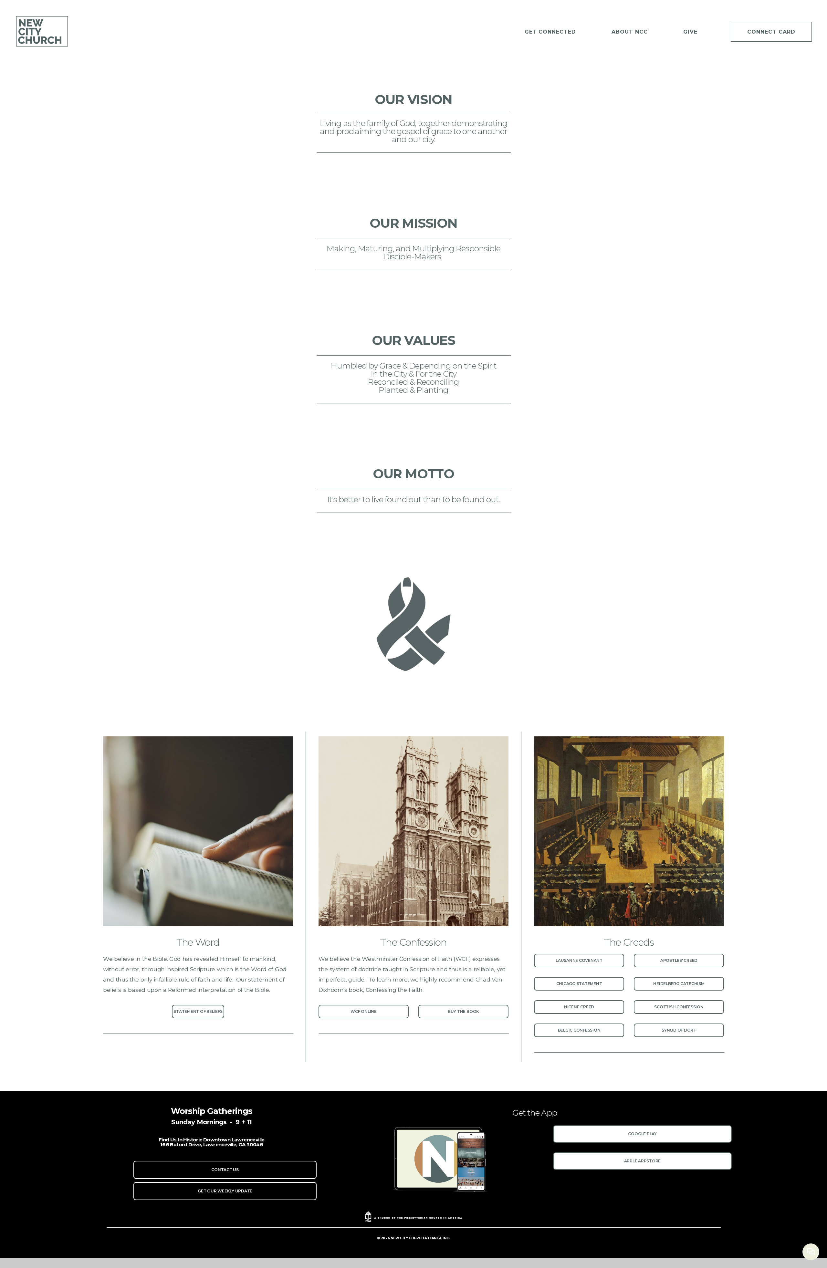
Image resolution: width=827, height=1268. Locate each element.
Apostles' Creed (678, 960)
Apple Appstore (642, 1161)
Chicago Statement (579, 983)
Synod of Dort (679, 1030)
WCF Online (364, 1011)
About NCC (631, 32)
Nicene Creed (579, 1006)
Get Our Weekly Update (225, 1191)
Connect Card (771, 32)
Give (690, 32)
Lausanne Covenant (579, 960)
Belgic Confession (579, 1030)
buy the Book (463, 1011)
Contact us (225, 1169)
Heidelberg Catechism (678, 983)
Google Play (642, 1133)
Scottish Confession (678, 1006)
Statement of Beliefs (197, 1011)
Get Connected (551, 32)
